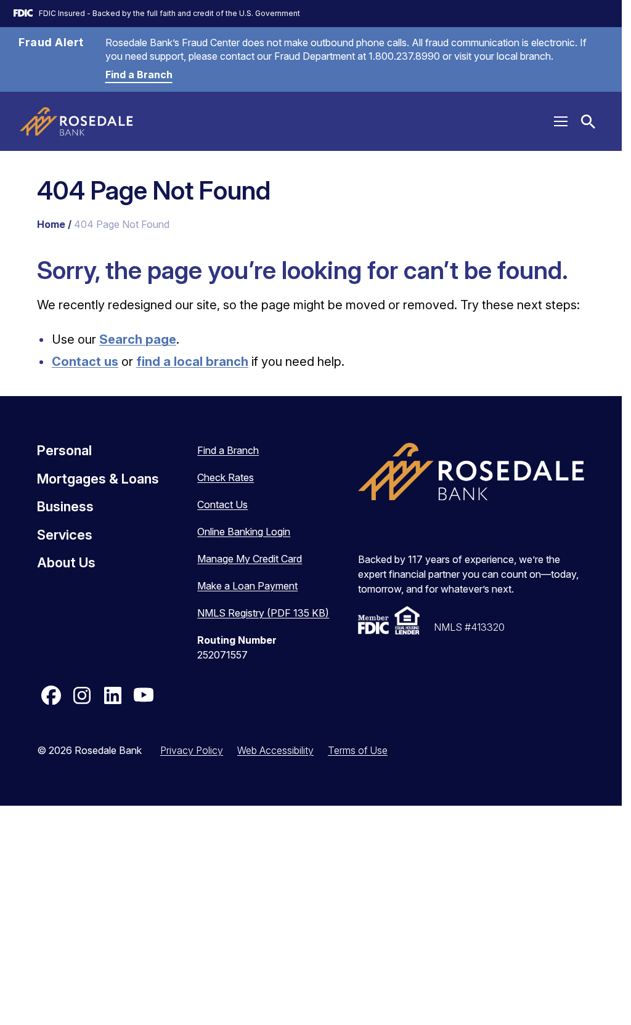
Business (65, 506)
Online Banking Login (243, 531)
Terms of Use (358, 750)
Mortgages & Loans (98, 479)
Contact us (85, 361)
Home (51, 224)
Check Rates (225, 477)
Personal (64, 450)
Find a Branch (139, 74)
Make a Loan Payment (247, 586)
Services (64, 535)
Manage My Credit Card (249, 559)
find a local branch (192, 361)
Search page (137, 339)
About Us (66, 562)
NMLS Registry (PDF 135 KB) (263, 613)
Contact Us (222, 504)
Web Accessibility (275, 750)
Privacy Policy (191, 750)
